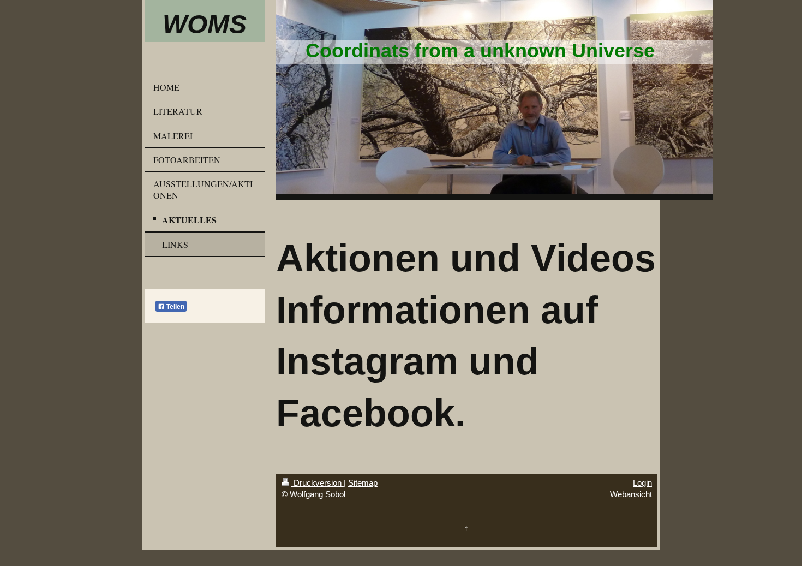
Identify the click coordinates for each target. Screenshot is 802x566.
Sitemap (363, 482)
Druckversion (317, 482)
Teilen (174, 307)
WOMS (205, 24)
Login (642, 482)
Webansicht (631, 494)
